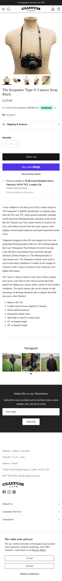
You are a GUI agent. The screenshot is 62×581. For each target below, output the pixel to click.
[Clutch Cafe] (31, 9)
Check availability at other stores (19, 192)
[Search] (10, 9)
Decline (29, 566)
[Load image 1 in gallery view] (31, 43)
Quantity (6, 137)
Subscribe (31, 421)
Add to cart (31, 157)
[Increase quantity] (17, 144)
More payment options (31, 174)
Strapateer (10, 114)
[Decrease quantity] (5, 144)
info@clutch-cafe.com (29, 475)
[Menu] (3, 9)
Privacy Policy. (39, 550)
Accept (29, 558)
